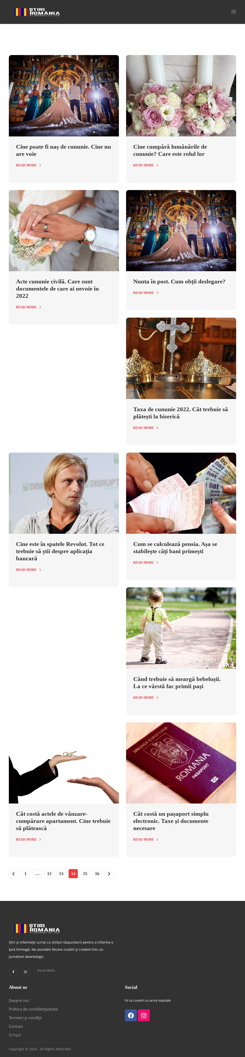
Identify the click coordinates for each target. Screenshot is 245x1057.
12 (49, 873)
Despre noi (19, 1000)
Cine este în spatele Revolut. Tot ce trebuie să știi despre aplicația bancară (60, 551)
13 (61, 873)
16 (97, 873)
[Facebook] (131, 1015)
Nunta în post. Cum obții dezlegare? (179, 281)
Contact (16, 1026)
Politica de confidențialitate (33, 1009)
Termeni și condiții (25, 1017)
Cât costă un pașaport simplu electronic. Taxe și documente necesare (171, 820)
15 (85, 873)
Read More (26, 165)
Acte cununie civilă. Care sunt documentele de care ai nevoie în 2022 (57, 288)
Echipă (15, 1035)
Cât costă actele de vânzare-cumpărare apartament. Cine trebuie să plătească (63, 820)
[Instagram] (25, 971)
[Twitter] (13, 971)
